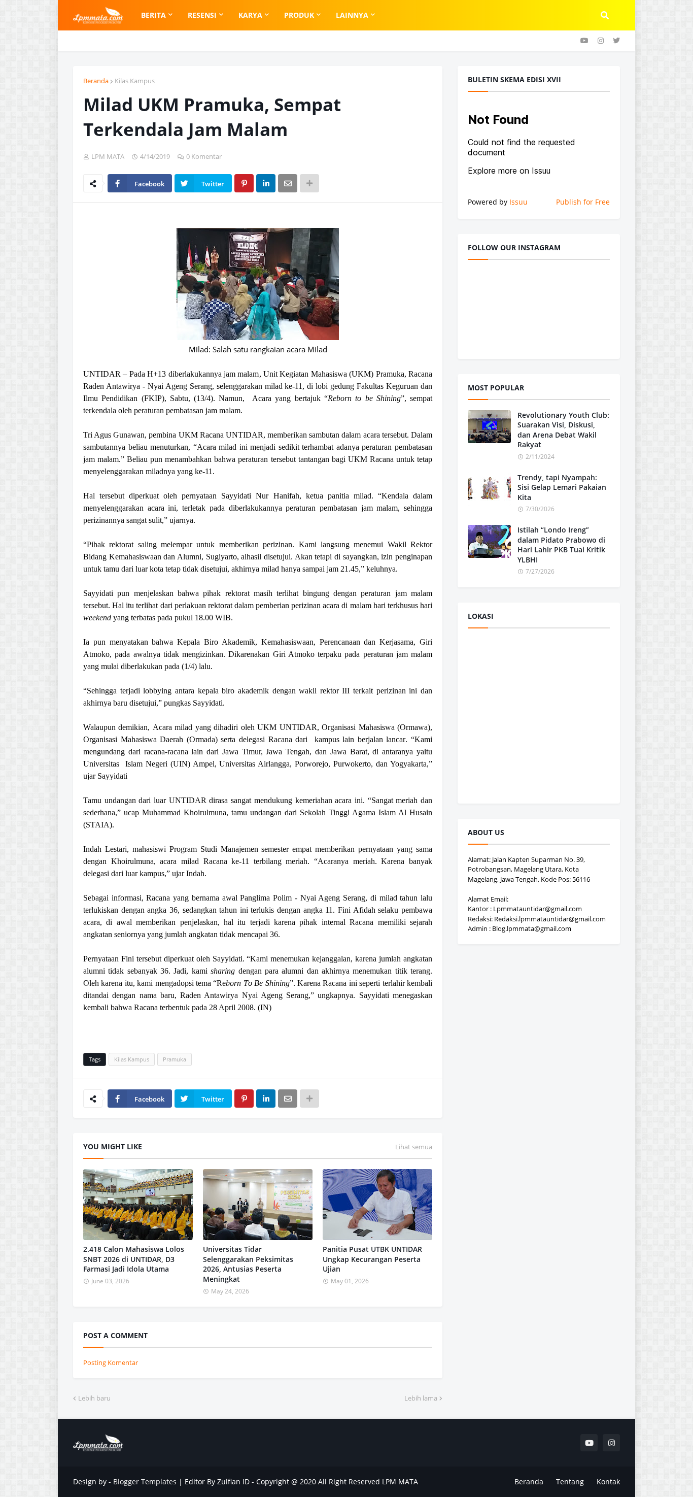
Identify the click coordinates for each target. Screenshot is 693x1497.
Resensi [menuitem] (202, 15)
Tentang (570, 1481)
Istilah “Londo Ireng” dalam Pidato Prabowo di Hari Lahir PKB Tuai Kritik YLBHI (561, 544)
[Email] (287, 183)
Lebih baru (94, 1398)
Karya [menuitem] (250, 15)
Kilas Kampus (135, 80)
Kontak (608, 1481)
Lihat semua (413, 1146)
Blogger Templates (145, 1481)
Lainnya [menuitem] (352, 15)
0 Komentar (204, 156)
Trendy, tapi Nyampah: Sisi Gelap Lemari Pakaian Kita (561, 487)
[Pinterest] (244, 183)
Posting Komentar (110, 1362)
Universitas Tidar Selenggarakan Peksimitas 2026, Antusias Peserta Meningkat (248, 1264)
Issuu (518, 202)
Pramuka (174, 1059)
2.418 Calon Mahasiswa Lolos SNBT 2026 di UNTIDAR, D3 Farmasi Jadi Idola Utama (133, 1259)
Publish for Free (583, 202)
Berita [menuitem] (153, 15)
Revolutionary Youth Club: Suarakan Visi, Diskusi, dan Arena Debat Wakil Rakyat (563, 430)
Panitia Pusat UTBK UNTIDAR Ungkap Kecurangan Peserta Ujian (372, 1259)
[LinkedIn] (265, 183)
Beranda (96, 80)
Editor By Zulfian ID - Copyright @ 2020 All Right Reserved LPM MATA (301, 1481)
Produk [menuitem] (299, 15)
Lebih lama (420, 1398)
